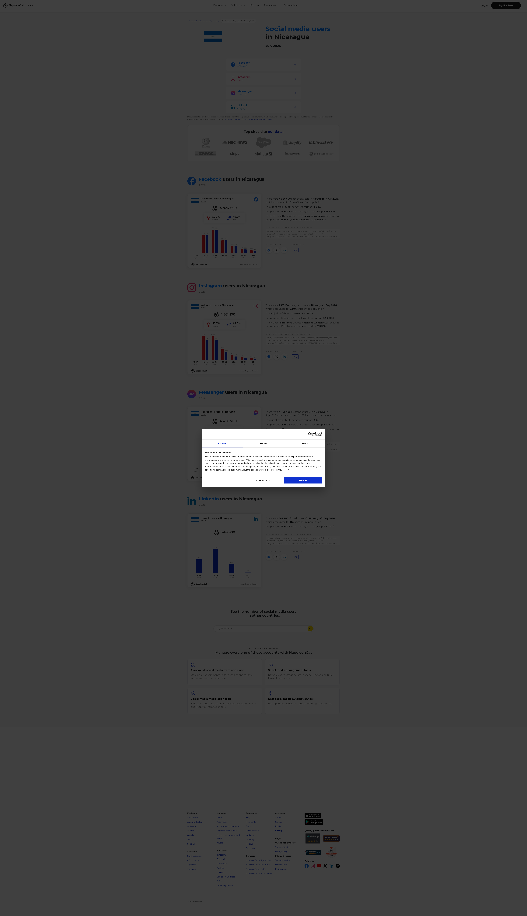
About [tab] (305, 443)
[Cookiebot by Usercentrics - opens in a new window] (310, 434)
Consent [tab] (222, 443)
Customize (261, 480)
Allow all (303, 480)
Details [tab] (263, 443)
